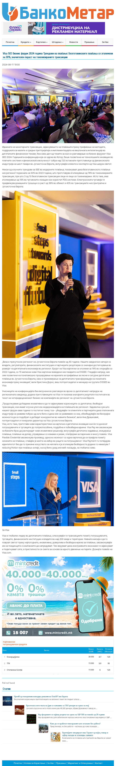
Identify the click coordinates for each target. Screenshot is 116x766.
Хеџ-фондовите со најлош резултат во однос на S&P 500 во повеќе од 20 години (71, 714)
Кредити (25, 42)
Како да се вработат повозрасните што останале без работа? (75, 723)
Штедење (57, 42)
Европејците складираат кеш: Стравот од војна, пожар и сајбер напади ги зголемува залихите (85, 734)
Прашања (89, 42)
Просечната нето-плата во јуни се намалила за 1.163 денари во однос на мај (57, 705)
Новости (73, 42)
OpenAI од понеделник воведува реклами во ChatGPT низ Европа (41, 696)
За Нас (105, 42)
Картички (41, 42)
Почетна (10, 42)
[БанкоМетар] (58, 12)
